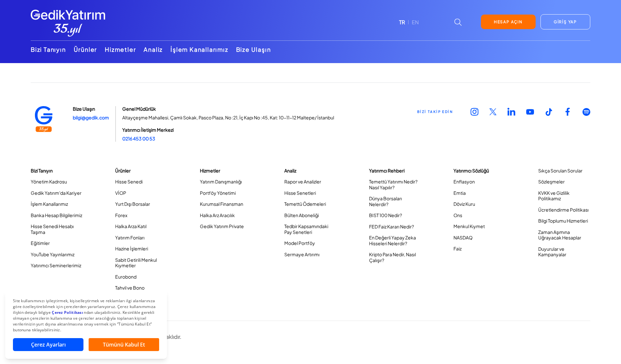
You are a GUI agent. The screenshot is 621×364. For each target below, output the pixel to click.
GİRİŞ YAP (565, 21)
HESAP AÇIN (508, 21)
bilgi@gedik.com (91, 117)
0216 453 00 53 (138, 138)
